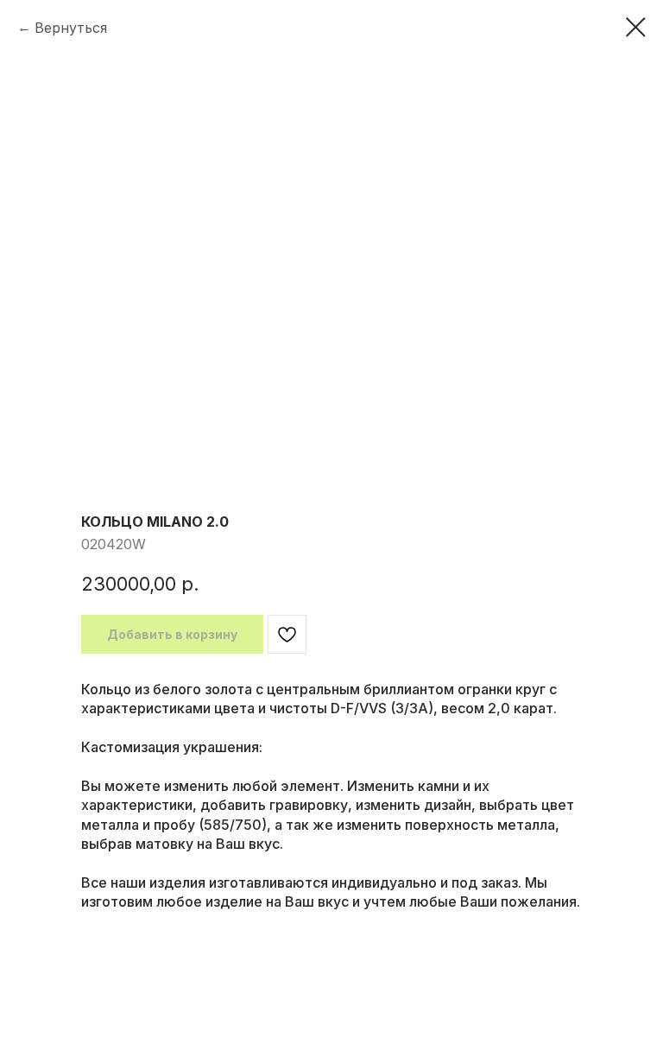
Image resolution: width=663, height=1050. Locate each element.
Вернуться (71, 27)
